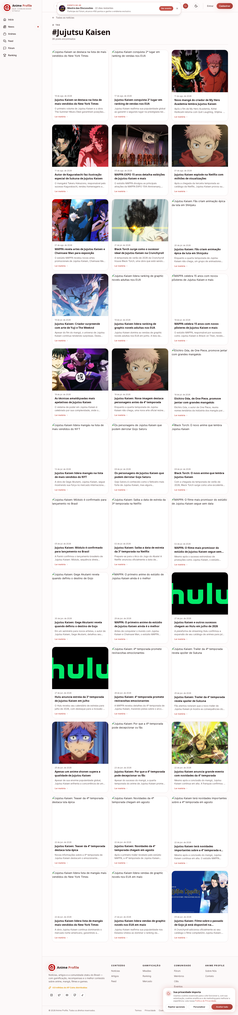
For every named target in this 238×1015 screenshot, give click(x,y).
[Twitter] (59, 995)
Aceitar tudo (222, 1007)
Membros (179, 976)
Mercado (147, 981)
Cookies (162, 1010)
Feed (113, 981)
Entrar (210, 6)
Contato (209, 976)
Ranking (147, 976)
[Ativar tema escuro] (196, 6)
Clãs (176, 981)
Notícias (115, 970)
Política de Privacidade (205, 1001)
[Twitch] (75, 995)
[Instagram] (51, 995)
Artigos (115, 976)
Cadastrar (224, 6)
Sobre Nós (210, 970)
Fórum (177, 970)
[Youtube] (67, 995)
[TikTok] (82, 995)
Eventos (178, 986)
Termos (138, 1010)
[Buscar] (185, 6)
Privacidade (150, 1010)
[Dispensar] (177, 8)
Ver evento (166, 8)
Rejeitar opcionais (176, 1007)
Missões (147, 970)
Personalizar (199, 1007)
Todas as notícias (65, 17)
